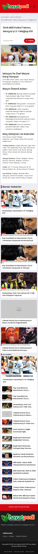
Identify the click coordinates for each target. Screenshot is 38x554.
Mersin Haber (8, 551)
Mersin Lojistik (30, 551)
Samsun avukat (19, 551)
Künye (5, 536)
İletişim (11, 536)
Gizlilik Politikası (21, 536)
